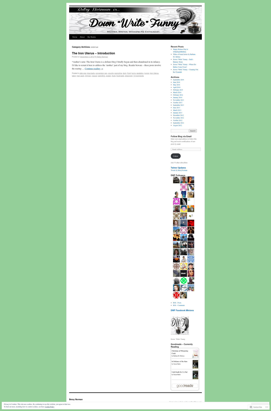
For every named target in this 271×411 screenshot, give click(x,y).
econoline (118, 73)
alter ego (83, 73)
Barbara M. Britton (178, 356)
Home (74, 37)
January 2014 (177, 97)
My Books (92, 37)
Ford (129, 73)
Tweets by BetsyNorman (179, 170)
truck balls (120, 75)
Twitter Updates (178, 167)
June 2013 (176, 107)
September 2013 (178, 105)
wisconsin (129, 75)
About (82, 37)
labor (74, 75)
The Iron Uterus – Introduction (93, 53)
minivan (88, 75)
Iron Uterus (154, 73)
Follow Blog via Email (181, 136)
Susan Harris (177, 364)
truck (114, 75)
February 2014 (178, 95)
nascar (94, 75)
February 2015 (178, 90)
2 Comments (139, 75)
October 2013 (177, 102)
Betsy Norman (102, 56)
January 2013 (177, 112)
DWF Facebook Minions (182, 310)
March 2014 (177, 92)
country (111, 73)
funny (134, 73)
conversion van (101, 73)
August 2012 (177, 125)
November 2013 (178, 100)
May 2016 (176, 85)
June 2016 (176, 82)
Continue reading (94, 68)
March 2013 (177, 110)
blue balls (91, 73)
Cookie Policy (49, 406)
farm (124, 73)
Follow (175, 156)
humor (146, 73)
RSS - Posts (177, 303)
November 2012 (178, 118)
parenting (101, 75)
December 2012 (178, 115)
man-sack (80, 75)
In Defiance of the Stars (179, 361)
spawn (108, 75)
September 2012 (178, 123)
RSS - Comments (179, 305)
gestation (140, 73)
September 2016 (178, 79)
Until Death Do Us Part (179, 372)
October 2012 (177, 120)
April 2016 (176, 87)
